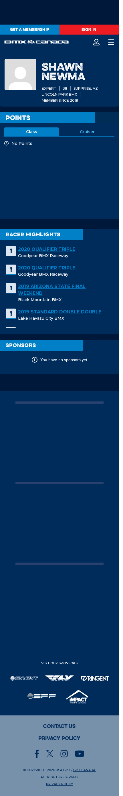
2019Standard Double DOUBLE (59, 312)
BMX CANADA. (84, 770)
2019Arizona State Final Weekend (52, 290)
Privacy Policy (59, 738)
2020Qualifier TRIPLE (46, 249)
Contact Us (59, 726)
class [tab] (31, 131)
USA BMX (63, 770)
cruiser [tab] (87, 131)
